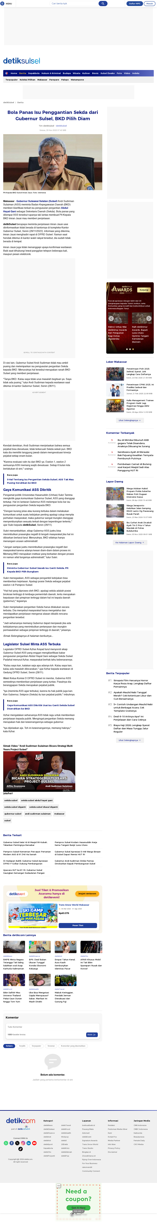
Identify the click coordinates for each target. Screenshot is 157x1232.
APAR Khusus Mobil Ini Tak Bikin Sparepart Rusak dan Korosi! (91, 964)
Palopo (65, 79)
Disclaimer (112, 1152)
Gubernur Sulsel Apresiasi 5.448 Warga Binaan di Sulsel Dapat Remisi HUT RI (78, 853)
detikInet (47, 1137)
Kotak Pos (112, 1137)
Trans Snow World (90, 1144)
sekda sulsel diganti (15, 807)
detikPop (65, 1156)
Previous (111, 318)
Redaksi (111, 1125)
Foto (119, 73)
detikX (64, 1140)
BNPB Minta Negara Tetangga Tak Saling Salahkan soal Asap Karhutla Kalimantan (13, 964)
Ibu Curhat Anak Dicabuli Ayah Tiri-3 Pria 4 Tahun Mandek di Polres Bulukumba (138, 526)
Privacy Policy (114, 1148)
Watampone (77, 79)
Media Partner (114, 1140)
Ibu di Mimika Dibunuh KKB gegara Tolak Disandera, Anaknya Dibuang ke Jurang (134, 443)
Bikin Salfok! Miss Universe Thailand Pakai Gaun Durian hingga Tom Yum (12, 997)
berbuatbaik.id (88, 1125)
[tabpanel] (118, 327)
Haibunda (138, 1133)
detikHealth (66, 1133)
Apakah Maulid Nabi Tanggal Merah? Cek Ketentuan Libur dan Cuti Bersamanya (132, 695)
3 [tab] (133, 349)
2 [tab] (130, 349)
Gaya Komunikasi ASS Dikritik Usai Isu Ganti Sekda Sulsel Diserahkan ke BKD (41, 707)
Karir (110, 1133)
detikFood (65, 1129)
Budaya (67, 73)
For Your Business (89, 1163)
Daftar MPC (134, 3)
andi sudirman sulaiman (38, 813)
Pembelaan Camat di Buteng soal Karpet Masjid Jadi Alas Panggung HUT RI (134, 467)
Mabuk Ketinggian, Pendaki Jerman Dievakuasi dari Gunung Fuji (64, 997)
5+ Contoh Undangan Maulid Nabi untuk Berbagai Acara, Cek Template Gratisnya (133, 707)
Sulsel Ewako (108, 73)
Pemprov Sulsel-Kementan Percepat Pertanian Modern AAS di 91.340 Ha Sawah (27, 853)
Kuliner (86, 73)
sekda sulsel (10, 800)
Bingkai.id (86, 1152)
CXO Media (139, 1144)
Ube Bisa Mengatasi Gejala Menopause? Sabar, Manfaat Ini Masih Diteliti (39, 997)
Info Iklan (112, 1144)
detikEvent (86, 1137)
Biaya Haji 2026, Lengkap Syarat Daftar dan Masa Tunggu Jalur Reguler (132, 728)
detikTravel (66, 1125)
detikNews (48, 1125)
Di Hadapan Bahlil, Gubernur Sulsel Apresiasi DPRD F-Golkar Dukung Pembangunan (25, 862)
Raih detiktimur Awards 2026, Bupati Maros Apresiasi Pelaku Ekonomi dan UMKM (140, 334)
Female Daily (139, 1140)
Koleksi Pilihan (27, 79)
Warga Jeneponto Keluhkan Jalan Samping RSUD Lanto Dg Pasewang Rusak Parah (139, 509)
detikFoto (65, 1148)
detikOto (47, 1152)
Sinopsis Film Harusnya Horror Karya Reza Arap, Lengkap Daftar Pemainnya (132, 683)
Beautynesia (139, 1137)
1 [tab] (127, 349)
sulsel (7, 820)
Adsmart (86, 1133)
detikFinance (49, 1133)
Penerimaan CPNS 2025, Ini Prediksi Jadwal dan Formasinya (140, 387)
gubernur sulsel (12, 813)
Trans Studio (87, 1148)
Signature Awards (90, 1140)
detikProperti (49, 1156)
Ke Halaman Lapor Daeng (128, 542)
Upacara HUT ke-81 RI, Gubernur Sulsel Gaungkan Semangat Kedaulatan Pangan (24, 871)
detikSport (48, 1144)
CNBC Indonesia (141, 1129)
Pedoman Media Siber (117, 1129)
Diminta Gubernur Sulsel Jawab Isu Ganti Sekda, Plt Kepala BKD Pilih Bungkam (38, 570)
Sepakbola (33, 73)
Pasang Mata (88, 1129)
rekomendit (87, 1167)
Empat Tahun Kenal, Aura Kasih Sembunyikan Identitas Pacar (65, 964)
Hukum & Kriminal (51, 73)
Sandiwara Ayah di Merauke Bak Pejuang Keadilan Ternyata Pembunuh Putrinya (135, 455)
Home (14, 73)
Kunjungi (144, 290)
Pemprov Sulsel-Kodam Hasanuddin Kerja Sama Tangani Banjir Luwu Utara (76, 843)
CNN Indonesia (140, 1125)
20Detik (64, 1144)
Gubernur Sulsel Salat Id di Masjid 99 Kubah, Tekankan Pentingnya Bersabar (25, 843)
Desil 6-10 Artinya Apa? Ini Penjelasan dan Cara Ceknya (130, 718)
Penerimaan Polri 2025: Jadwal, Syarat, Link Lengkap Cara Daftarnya (138, 371)
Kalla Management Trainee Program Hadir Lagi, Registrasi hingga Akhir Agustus (139, 404)
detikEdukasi (49, 1129)
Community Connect (91, 1171)
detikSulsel (8, 102)
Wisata (76, 73)
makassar (59, 813)
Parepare (54, 79)
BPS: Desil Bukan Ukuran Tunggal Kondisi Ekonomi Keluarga (37, 964)
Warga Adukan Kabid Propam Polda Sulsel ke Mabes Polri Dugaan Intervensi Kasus (138, 492)
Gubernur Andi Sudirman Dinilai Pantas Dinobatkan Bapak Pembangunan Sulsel (75, 862)
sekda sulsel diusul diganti (43, 807)
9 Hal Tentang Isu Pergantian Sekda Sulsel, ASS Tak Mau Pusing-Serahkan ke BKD (40, 481)
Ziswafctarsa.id (89, 1156)
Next (148, 318)
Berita (22, 73)
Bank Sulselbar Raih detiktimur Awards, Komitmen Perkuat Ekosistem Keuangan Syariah (118, 333)
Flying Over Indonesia (91, 1159)
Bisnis (95, 73)
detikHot (47, 1140)
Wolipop (65, 1137)
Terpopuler (12, 79)
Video (127, 73)
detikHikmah (66, 1152)
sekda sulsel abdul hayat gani (37, 800)
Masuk (149, 3)
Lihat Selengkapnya (128, 420)
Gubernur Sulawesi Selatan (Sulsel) (36, 201)
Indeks (135, 73)
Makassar (42, 79)
